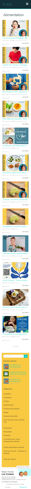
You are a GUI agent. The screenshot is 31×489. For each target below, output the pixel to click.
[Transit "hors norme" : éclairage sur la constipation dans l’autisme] (15, 55)
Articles (6, 401)
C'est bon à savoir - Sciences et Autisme (15, 452)
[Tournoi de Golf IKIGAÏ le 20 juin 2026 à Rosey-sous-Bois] (6, 373)
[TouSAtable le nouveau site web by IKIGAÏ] (15, 324)
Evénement (7, 428)
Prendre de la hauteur (11, 409)
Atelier (5, 412)
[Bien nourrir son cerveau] (15, 28)
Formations (7, 397)
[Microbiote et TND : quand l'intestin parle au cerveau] (15, 82)
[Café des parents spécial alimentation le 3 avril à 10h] (15, 243)
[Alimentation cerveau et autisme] (15, 216)
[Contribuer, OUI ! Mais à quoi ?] (15, 136)
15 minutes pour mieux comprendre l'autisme (11, 440)
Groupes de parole (10, 416)
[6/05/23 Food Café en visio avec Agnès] (15, 297)
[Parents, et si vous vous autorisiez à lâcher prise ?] (6, 381)
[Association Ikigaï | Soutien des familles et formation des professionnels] (7, 4)
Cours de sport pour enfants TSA (13, 421)
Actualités (7, 394)
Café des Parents (9, 459)
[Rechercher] (26, 356)
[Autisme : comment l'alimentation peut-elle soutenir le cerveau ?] (15, 189)
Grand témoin (8, 405)
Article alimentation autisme (13, 447)
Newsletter (7, 432)
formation (7, 435)
